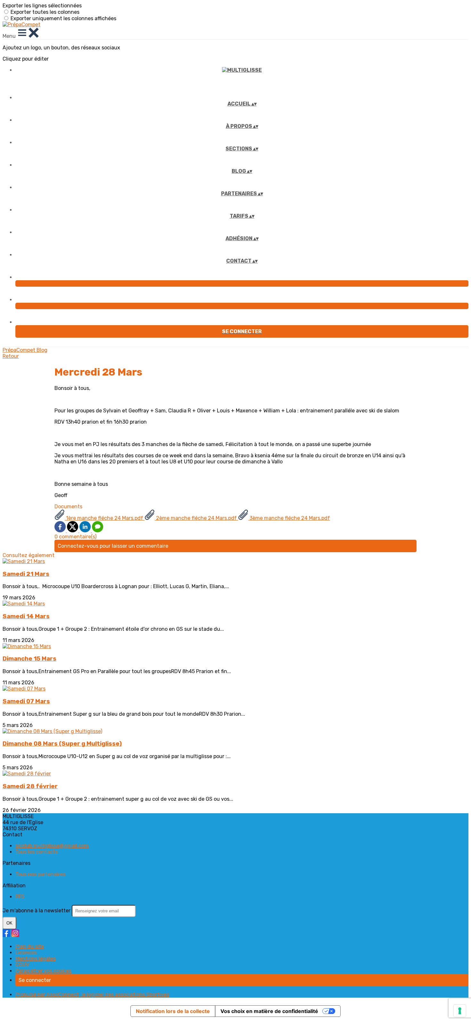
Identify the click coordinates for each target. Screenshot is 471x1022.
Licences (26, 953)
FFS (19, 897)
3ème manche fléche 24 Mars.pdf (289, 518)
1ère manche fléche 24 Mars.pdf (105, 518)
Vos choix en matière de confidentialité (269, 1011)
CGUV (22, 965)
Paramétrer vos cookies (43, 971)
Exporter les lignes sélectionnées (42, 6)
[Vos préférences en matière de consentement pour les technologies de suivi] (460, 1011)
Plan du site (29, 946)
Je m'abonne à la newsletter (37, 911)
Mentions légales (35, 959)
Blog (42, 350)
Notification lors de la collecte (173, 1011)
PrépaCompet (20, 350)
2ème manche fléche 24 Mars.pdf (196, 518)
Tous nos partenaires (40, 874)
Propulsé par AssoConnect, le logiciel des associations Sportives (92, 995)
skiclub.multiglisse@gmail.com (52, 846)
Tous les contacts (36, 852)
